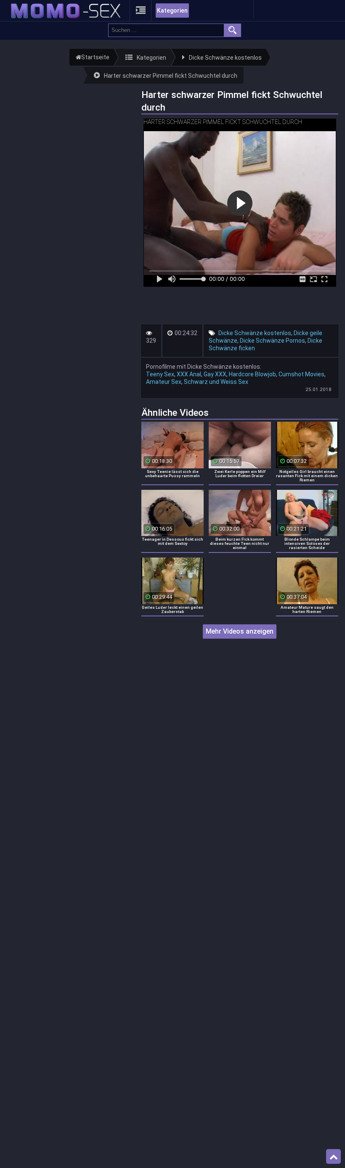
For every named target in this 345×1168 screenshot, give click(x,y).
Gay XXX (215, 374)
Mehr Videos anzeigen (239, 631)
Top (333, 1157)
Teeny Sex (160, 374)
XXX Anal (189, 374)
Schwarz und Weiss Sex (216, 381)
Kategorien (172, 10)
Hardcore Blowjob (252, 374)
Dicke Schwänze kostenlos (254, 333)
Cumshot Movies (301, 374)
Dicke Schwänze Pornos (272, 340)
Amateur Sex (163, 381)
